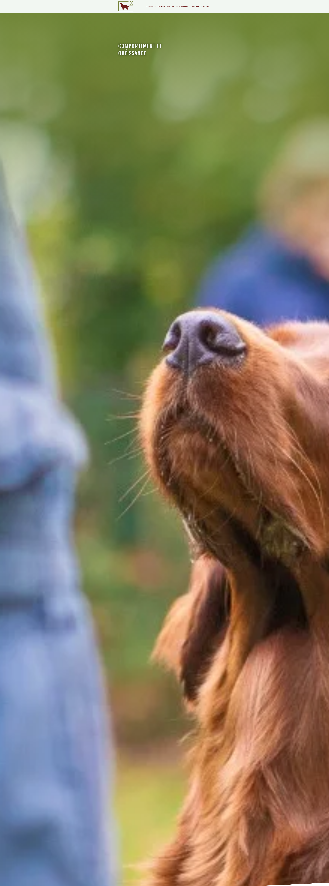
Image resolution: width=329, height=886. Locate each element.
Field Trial (170, 6)
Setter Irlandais (182, 6)
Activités (161, 6)
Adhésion (195, 6)
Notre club (151, 6)
